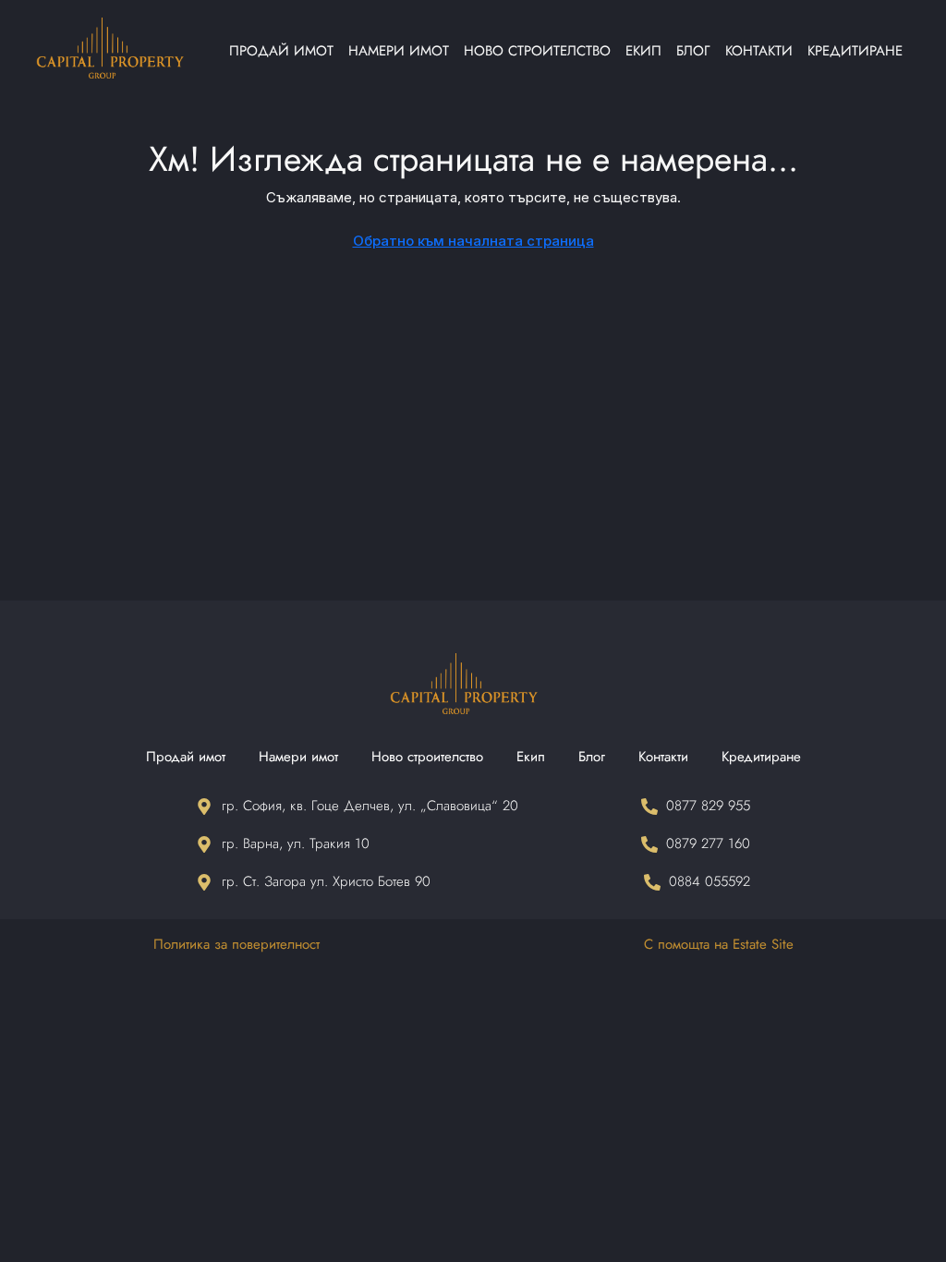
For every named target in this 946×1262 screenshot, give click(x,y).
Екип (643, 51)
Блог (693, 51)
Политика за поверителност (236, 944)
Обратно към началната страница (473, 240)
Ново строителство (537, 51)
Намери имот (398, 51)
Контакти (759, 51)
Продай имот (281, 51)
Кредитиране (855, 51)
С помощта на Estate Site (719, 944)
